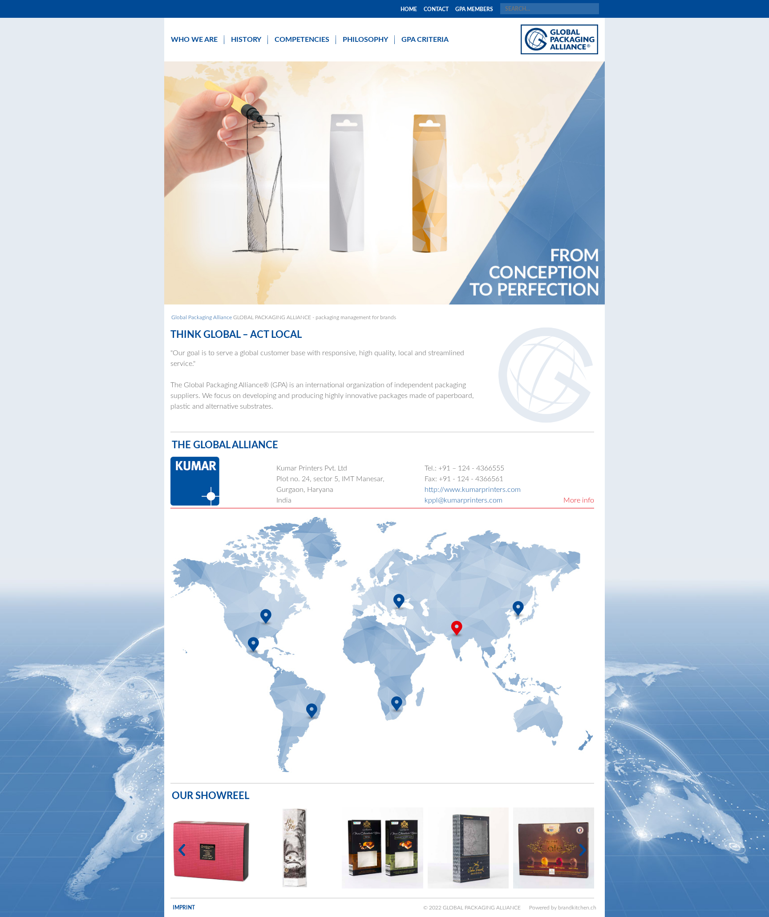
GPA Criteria (425, 39)
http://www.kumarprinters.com (473, 489)
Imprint (184, 907)
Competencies (302, 39)
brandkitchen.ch (577, 907)
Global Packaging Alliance (201, 317)
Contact (436, 9)
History (246, 39)
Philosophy (365, 39)
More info (578, 500)
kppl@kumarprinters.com (463, 500)
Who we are (194, 39)
